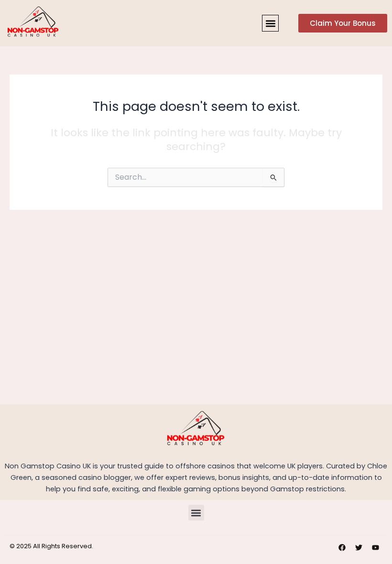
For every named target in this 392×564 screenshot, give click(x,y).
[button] (270, 23)
